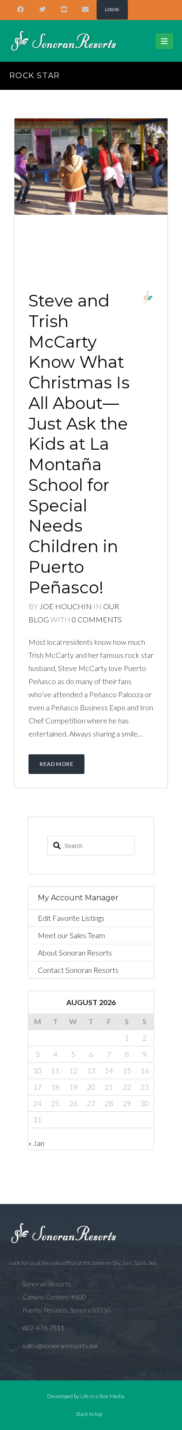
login (112, 9)
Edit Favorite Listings (71, 917)
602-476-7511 (43, 1328)
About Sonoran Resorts (75, 952)
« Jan (36, 1142)
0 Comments (97, 619)
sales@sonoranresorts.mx (60, 1346)
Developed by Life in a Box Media (86, 1396)
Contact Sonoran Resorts (78, 969)
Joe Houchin (65, 606)
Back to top (89, 1413)
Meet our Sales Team (71, 935)
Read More (56, 763)
